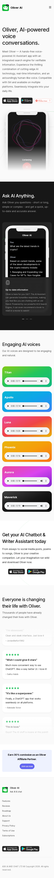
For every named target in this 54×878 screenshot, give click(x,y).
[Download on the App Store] (10, 101)
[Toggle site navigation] (50, 7)
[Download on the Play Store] (27, 101)
